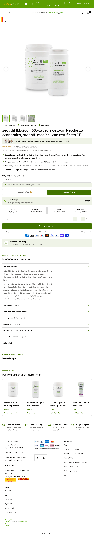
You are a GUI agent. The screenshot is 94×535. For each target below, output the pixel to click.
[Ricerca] (10, 13)
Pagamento (9, 504)
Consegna (8, 499)
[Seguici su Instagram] (44, 457)
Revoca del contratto (12, 512)
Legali (66, 445)
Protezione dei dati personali (74, 453)
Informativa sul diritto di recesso (75, 462)
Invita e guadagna (70, 471)
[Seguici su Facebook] (37, 457)
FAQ (6, 495)
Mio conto (8, 491)
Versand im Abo (24, 192)
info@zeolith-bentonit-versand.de (17, 457)
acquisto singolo (69, 192)
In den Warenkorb (48, 226)
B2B (78, 4)
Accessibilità (68, 458)
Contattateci (84, 4)
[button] (6, 118)
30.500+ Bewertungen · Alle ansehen (26, 147)
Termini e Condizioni (71, 449)
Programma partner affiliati (74, 466)
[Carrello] (88, 13)
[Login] (83, 13)
